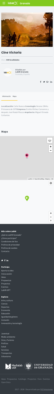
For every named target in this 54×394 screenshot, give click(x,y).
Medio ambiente (8, 337)
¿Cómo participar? (9, 238)
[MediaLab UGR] (14, 366)
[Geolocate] (51, 183)
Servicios (5, 350)
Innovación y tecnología (11, 323)
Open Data (5, 382)
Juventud (5, 334)
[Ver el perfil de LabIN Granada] (7, 72)
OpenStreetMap (39, 179)
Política (4, 343)
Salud (3, 347)
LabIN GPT (6, 290)
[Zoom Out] (51, 217)
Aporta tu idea (7, 271)
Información (6, 96)
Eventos (4, 287)
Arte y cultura (7, 300)
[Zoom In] (51, 213)
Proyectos (5, 284)
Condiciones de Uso (9, 241)
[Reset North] (51, 221)
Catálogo (22, 379)
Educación (5, 313)
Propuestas (6, 280)
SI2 (52, 179)
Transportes (6, 353)
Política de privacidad (10, 245)
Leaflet (30, 179)
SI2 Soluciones (46, 389)
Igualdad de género (9, 317)
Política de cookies (9, 248)
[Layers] (49, 140)
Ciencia (4, 304)
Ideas (3, 277)
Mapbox (47, 179)
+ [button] (50, 146)
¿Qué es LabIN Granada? (11, 235)
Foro (40, 379)
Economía (5, 310)
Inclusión (5, 320)
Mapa (14, 96)
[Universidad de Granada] (38, 366)
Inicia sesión (6, 274)
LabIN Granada (21, 72)
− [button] (50, 150)
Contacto (5, 251)
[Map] (27, 202)
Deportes (5, 307)
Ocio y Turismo (7, 340)
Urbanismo (6, 356)
